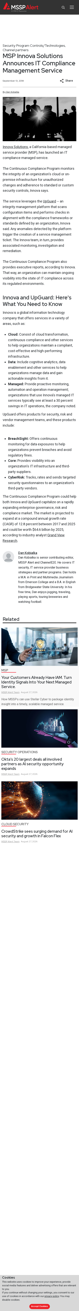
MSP (4, 670)
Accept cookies (39, 1306)
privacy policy (51, 1296)
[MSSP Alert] (21, 7)
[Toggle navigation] (71, 7)
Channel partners (16, 50)
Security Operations (19, 752)
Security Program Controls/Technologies (34, 45)
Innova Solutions (15, 147)
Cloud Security (15, 824)
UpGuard (49, 201)
